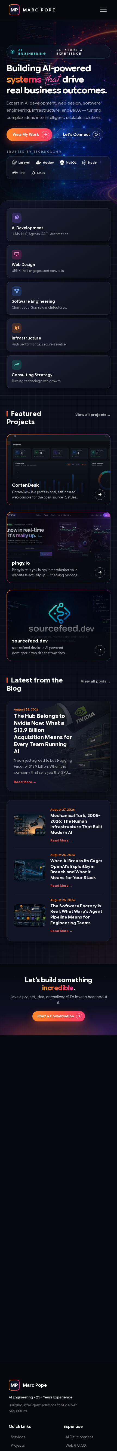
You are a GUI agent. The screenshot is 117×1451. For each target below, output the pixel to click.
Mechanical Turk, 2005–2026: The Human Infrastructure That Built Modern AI (76, 824)
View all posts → (95, 681)
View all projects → (92, 414)
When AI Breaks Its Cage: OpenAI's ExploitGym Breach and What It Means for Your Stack (76, 869)
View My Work (26, 134)
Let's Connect (76, 134)
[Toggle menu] (103, 10)
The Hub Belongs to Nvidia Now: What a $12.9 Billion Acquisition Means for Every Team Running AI (43, 734)
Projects (17, 1445)
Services (18, 1437)
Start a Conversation (55, 1016)
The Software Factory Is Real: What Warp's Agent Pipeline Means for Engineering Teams (76, 914)
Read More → (25, 782)
